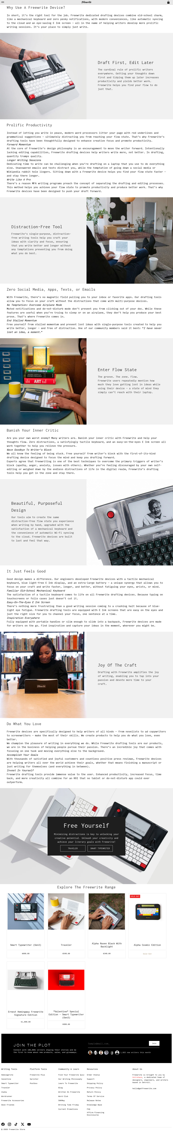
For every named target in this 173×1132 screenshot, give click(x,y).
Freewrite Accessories (12, 1101)
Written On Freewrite (69, 1092)
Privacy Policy (94, 1088)
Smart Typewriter (100, 848)
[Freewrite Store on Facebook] (3, 1124)
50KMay (61, 1101)
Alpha (4, 1092)
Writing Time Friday (68, 1105)
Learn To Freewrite (68, 1083)
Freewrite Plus (37, 1075)
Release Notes (94, 1101)
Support (90, 1079)
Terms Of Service (95, 1096)
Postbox (33, 1083)
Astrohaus (137, 1077)
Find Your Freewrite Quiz (71, 1075)
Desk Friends (7, 1105)
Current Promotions (68, 1109)
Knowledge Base (94, 1105)
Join (154, 1043)
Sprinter (34, 1079)
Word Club (63, 1096)
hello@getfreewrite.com (144, 1088)
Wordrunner (6, 1096)
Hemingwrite (7, 1075)
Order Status (93, 1075)
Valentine (6, 1079)
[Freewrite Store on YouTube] (29, 1124)
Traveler (73, 848)
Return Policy (94, 1092)
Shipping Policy (95, 1083)
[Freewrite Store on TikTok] (16, 1124)
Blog (60, 1088)
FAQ (88, 1109)
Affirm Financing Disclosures (95, 1114)
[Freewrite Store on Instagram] (9, 1124)
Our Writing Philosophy (70, 1079)
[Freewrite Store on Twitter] (22, 1124)
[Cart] (168, 2)
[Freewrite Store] (86, 2)
